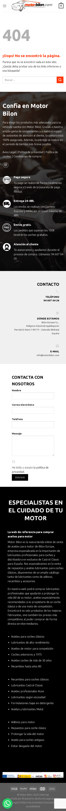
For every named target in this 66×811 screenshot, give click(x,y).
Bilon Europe (46, 546)
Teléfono (17, 419)
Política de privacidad (30, 152)
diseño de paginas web (47, 798)
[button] (7, 803)
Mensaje (17, 433)
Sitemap (44, 794)
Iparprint (29, 798)
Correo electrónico (23, 404)
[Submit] (60, 80)
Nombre (16, 390)
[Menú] (5, 6)
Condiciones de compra (27, 156)
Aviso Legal (9, 152)
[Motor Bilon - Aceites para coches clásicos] (32, 6)
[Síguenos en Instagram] (5, 165)
